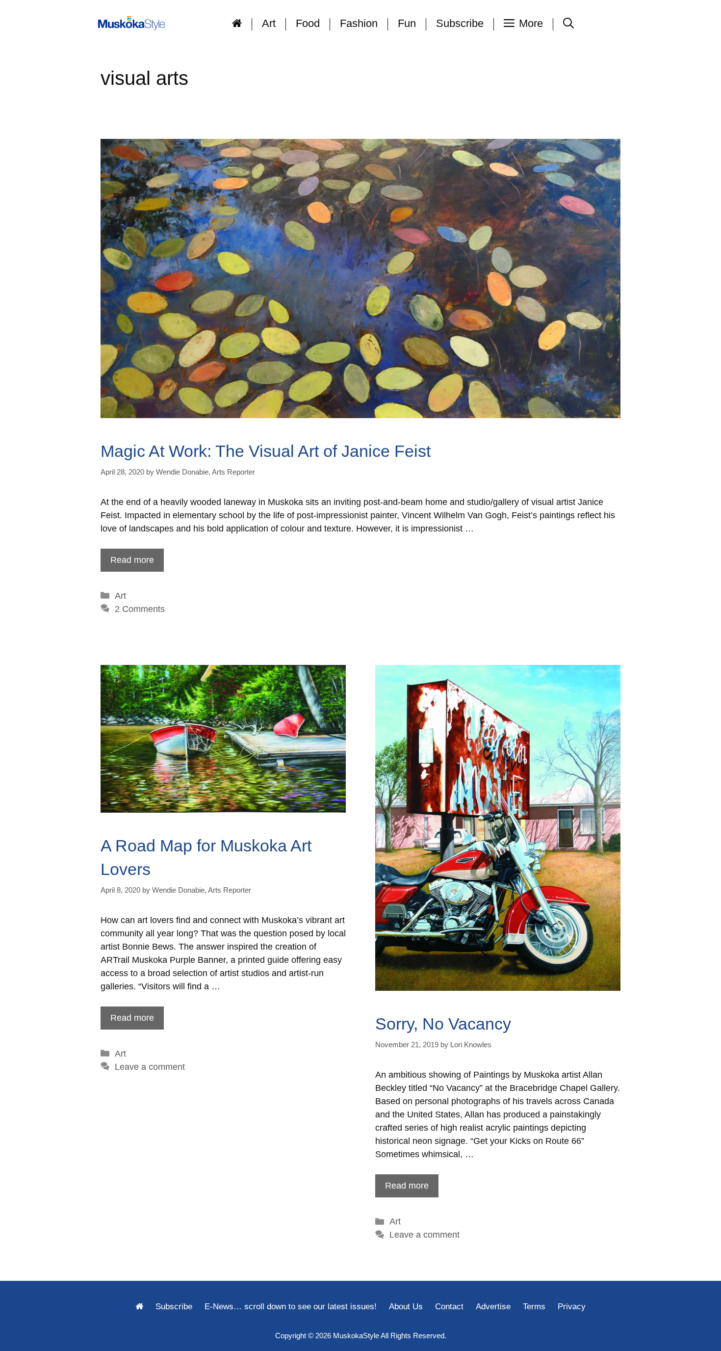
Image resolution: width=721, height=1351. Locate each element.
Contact (449, 1306)
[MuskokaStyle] (133, 23)
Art (269, 23)
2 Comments (140, 609)
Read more (132, 560)
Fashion (359, 23)
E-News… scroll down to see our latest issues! (291, 1306)
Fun (407, 23)
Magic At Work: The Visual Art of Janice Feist (266, 451)
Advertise (493, 1306)
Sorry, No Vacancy (443, 1023)
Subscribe (460, 23)
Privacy (572, 1306)
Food (308, 23)
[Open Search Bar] (568, 23)
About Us (406, 1306)
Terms (534, 1306)
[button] (523, 23)
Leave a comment (150, 1067)
